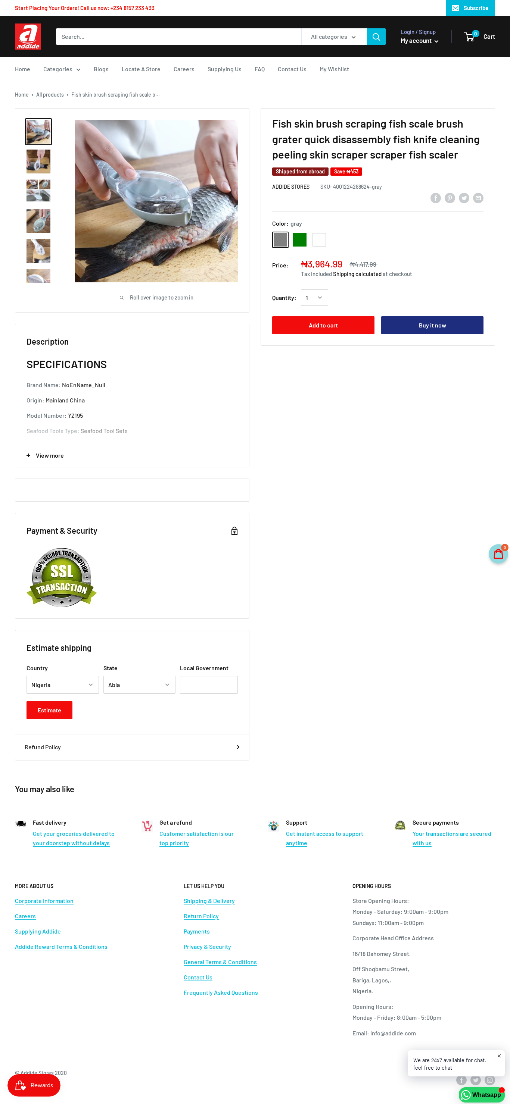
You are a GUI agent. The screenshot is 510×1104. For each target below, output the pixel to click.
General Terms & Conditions (220, 961)
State (110, 667)
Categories (57, 68)
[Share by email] (478, 197)
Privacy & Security (207, 946)
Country (37, 667)
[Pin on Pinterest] (450, 197)
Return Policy (201, 915)
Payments (197, 931)
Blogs (101, 68)
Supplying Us (225, 68)
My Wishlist (334, 68)
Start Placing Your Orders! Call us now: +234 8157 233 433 (85, 7)
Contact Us (292, 68)
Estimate (49, 709)
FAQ (260, 68)
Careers (184, 68)
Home (22, 68)
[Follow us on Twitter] (475, 1080)
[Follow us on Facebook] (461, 1080)
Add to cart (323, 325)
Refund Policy (43, 746)
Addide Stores (291, 187)
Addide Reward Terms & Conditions (61, 946)
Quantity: (284, 297)
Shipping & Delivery (209, 900)
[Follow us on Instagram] (490, 1080)
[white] (319, 240)
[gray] (280, 240)
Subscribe (476, 7)
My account (417, 40)
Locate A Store (141, 68)
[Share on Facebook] (435, 197)
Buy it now (432, 325)
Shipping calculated (357, 273)
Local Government (204, 667)
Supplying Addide (38, 931)
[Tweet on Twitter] (464, 197)
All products (50, 94)
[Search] (376, 36)
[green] (300, 240)
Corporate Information (44, 900)
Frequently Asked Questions (221, 992)
